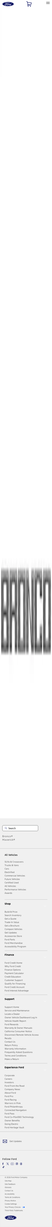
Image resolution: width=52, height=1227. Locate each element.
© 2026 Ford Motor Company (16, 1177)
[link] (8, 1181)
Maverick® (8, 839)
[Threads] (21, 1164)
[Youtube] (12, 1164)
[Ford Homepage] (10, 1219)
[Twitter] (7, 1164)
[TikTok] (3, 1167)
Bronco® (7, 836)
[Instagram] (17, 1164)
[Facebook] (3, 1164)
